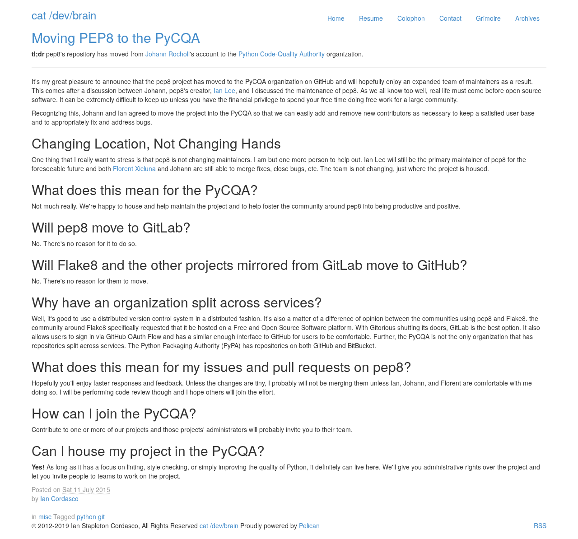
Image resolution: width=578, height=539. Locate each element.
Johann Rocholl (167, 53)
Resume (371, 18)
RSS (540, 525)
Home (336, 18)
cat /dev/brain (64, 15)
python (87, 516)
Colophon (411, 18)
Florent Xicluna (134, 168)
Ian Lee (224, 90)
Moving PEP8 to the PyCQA (116, 37)
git (101, 516)
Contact (450, 18)
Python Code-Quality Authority (281, 53)
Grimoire (488, 18)
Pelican (309, 525)
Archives (527, 18)
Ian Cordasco (59, 498)
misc (44, 516)
